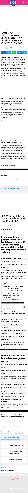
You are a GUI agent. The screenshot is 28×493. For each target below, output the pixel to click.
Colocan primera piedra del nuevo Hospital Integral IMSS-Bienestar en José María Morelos (13, 344)
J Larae (11, 225)
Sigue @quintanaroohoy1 (7, 470)
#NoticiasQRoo (7, 297)
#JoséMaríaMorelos (15, 294)
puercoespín (4, 433)
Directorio (4, 485)
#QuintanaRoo (6, 294)
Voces (20, 485)
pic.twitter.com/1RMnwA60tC (10, 299)
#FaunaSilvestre (7, 295)
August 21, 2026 (7, 308)
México (8, 485)
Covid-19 (24, 485)
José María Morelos (19, 431)
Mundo (12, 485)
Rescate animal (21, 433)
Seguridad (16, 485)
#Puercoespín (15, 295)
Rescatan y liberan (12, 433)
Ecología (21, 264)
